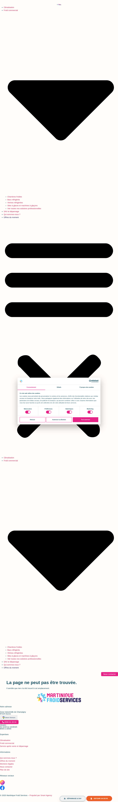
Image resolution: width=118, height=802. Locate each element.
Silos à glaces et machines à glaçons (22, 206)
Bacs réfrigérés (13, 200)
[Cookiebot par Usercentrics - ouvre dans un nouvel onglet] (90, 381)
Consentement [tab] (31, 387)
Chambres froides (14, 197)
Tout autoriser (85, 419)
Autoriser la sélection (59, 419)
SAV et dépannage (11, 211)
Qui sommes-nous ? (12, 214)
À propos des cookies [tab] (87, 387)
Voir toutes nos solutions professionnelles (24, 209)
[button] (59, 337)
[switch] (48, 412)
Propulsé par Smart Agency (40, 795)
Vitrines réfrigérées (15, 203)
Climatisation (9, 7)
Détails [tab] (59, 387)
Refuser (32, 419)
